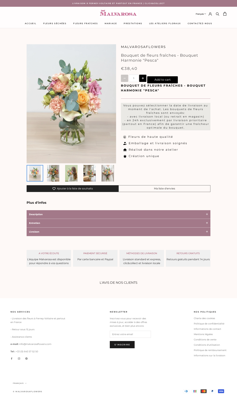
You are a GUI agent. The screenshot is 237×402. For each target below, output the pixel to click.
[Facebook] (11, 358)
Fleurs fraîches (85, 23)
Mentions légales (203, 334)
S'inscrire (202, 389)
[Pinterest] (26, 358)
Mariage (111, 23)
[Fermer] (229, 350)
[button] (201, 13)
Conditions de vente (205, 339)
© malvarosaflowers (27, 391)
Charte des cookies (204, 318)
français (18, 383)
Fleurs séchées (55, 23)
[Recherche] (217, 13)
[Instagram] (19, 358)
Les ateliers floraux (165, 23)
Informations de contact (207, 328)
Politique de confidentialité (209, 323)
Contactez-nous (200, 23)
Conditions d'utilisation (207, 344)
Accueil (30, 23)
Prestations (133, 23)
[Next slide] (111, 173)
